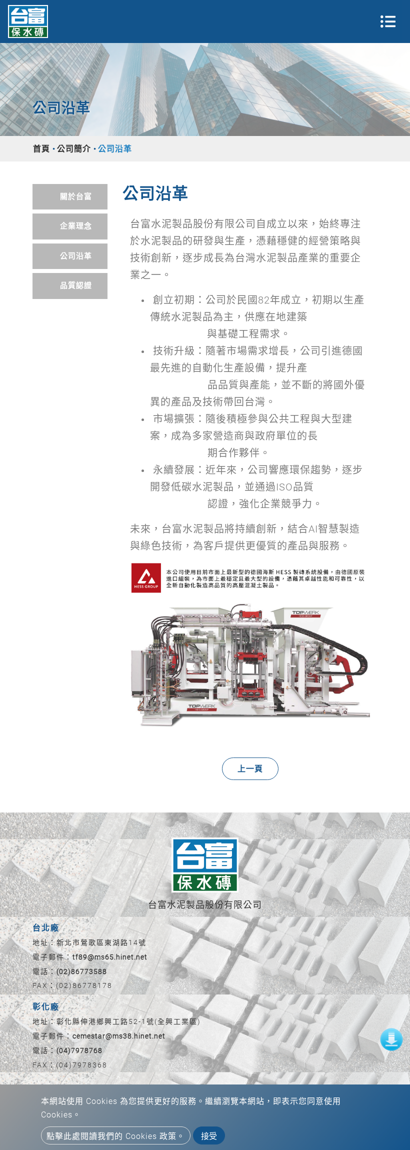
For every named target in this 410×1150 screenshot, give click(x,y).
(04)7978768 (79, 1050)
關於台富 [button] (76, 196)
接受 (209, 1136)
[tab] (70, 197)
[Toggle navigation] (388, 22)
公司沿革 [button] (76, 256)
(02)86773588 (81, 972)
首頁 (41, 149)
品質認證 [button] (76, 285)
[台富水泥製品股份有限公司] (28, 21)
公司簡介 (74, 149)
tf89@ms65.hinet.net (110, 957)
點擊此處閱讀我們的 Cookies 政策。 (115, 1136)
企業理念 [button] (76, 226)
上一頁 (250, 769)
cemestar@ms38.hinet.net (119, 1036)
